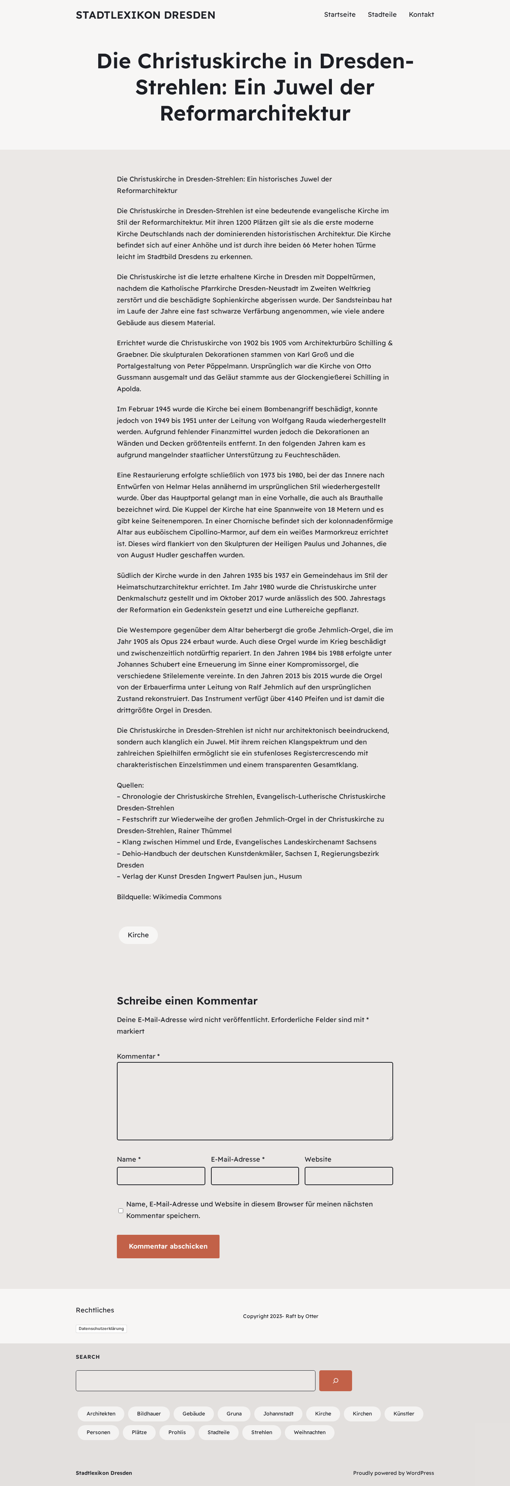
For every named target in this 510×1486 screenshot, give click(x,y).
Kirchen (362, 1413)
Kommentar (138, 1056)
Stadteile (219, 1432)
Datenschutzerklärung (101, 1328)
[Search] (335, 1380)
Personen (98, 1432)
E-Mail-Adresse (238, 1159)
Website (318, 1159)
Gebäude (194, 1413)
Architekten (101, 1413)
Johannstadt (278, 1413)
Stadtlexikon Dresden (145, 14)
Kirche (138, 935)
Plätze (139, 1432)
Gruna (234, 1413)
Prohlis (177, 1432)
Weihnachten (310, 1432)
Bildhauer (149, 1413)
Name (129, 1159)
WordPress (420, 1473)
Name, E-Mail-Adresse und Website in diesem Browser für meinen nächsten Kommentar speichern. (249, 1210)
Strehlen (229, 179)
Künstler (404, 1413)
